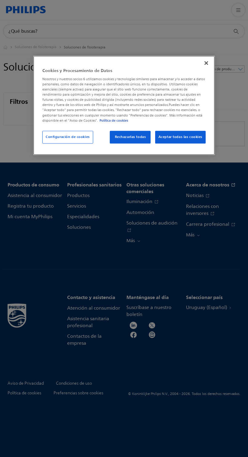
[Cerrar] (206, 63)
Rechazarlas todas (130, 137)
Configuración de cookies (68, 137)
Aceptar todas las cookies (180, 137)
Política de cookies (114, 120)
